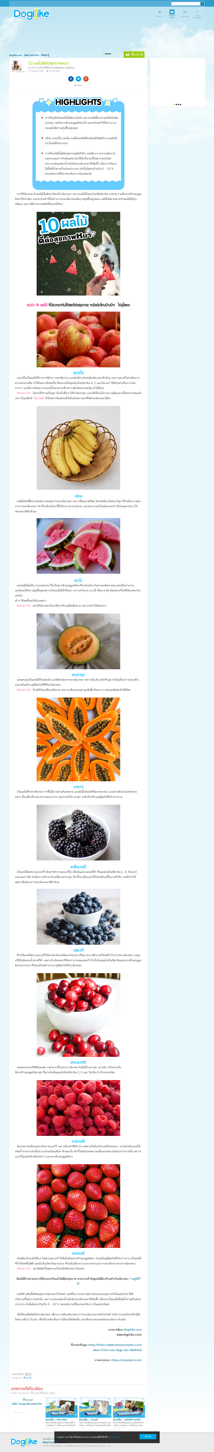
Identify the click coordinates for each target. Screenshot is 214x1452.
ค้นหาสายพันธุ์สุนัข (198, 14)
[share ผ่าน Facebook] (26, 1374)
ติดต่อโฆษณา (49, 1442)
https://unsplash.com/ (127, 1360)
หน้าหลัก (47, 1439)
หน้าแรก (159, 14)
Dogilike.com (133, 1329)
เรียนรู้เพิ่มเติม (114, 1437)
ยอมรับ (148, 1436)
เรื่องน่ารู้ (27, 1377)
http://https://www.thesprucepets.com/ (115, 1345)
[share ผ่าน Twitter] (30, 1374)
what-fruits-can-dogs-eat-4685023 (117, 1350)
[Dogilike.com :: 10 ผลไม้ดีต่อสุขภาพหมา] (78, 294)
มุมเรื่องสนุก (185, 14)
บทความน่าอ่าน (172, 14)
